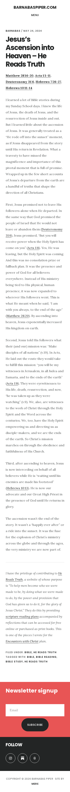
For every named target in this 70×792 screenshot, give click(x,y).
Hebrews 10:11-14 (19, 88)
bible (30, 657)
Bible (28, 652)
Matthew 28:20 (18, 316)
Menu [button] (35, 15)
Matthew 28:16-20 (19, 75)
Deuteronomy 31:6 (20, 82)
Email (10, 701)
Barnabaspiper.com (35, 7)
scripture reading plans (22, 616)
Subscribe (35, 725)
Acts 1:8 (33, 248)
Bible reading (46, 657)
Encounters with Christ (22, 641)
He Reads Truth (45, 652)
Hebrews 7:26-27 (48, 82)
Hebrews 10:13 (17, 488)
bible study (14, 661)
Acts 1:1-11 (43, 75)
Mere (35, 784)
